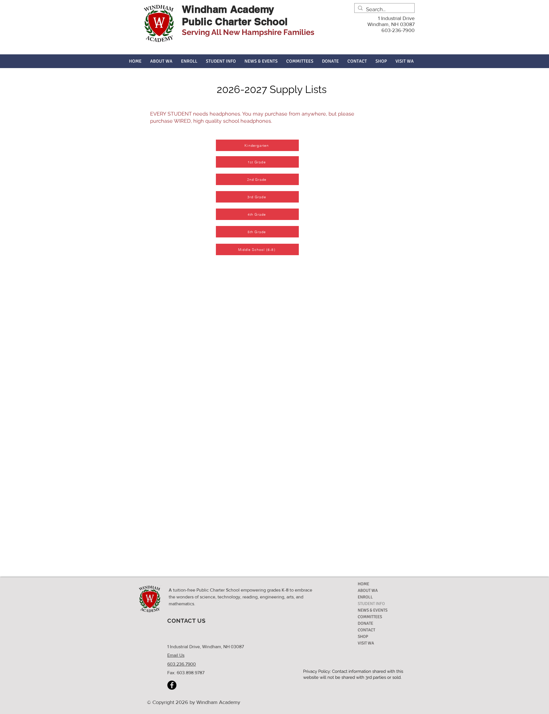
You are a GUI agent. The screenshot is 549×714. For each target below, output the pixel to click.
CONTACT (366, 629)
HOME (363, 583)
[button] (161, 61)
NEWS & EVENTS (372, 610)
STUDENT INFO (371, 603)
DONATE (365, 623)
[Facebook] (171, 685)
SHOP (363, 636)
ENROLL (365, 597)
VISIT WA (366, 643)
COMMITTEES (370, 616)
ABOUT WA (368, 590)
